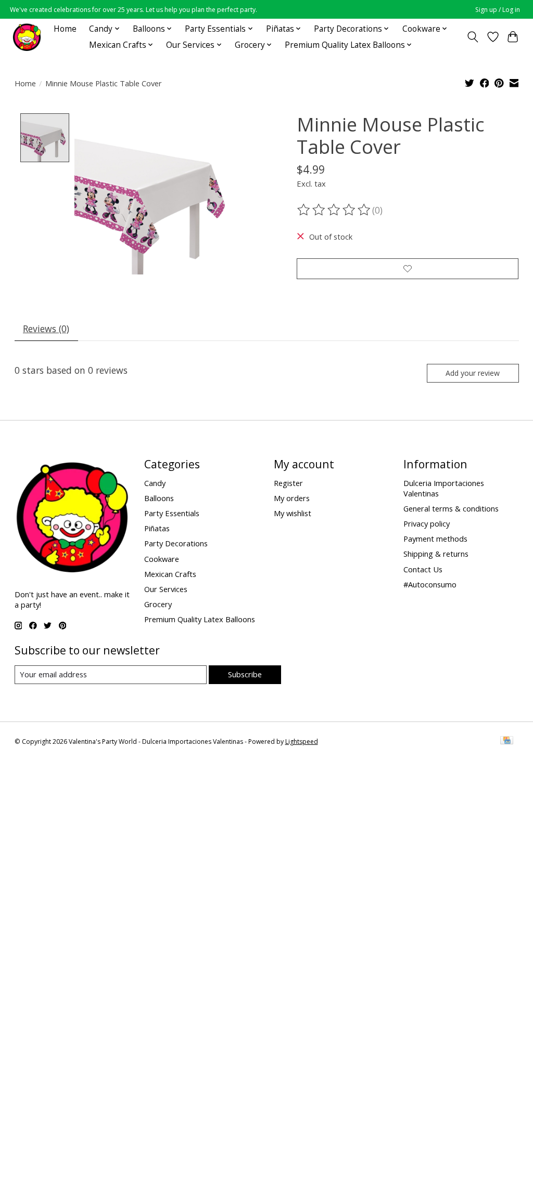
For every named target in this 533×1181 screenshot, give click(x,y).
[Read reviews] (335, 210)
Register (288, 483)
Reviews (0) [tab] (46, 328)
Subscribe (245, 674)
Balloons (159, 498)
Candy (155, 483)
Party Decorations (176, 543)
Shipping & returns (435, 553)
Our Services (165, 589)
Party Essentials (171, 513)
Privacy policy (426, 523)
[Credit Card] (506, 741)
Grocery (158, 604)
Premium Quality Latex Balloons (199, 619)
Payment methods (435, 538)
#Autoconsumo (429, 584)
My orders (292, 498)
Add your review (473, 373)
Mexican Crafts (170, 574)
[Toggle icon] (472, 37)
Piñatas (157, 528)
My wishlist (292, 513)
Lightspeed (301, 741)
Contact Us (422, 569)
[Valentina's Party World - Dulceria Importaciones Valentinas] (26, 36)
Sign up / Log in (497, 9)
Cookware (161, 559)
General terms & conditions (451, 508)
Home (65, 28)
